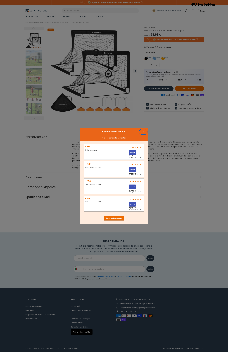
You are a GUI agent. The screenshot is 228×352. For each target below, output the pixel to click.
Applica (132, 152)
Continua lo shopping (114, 218)
